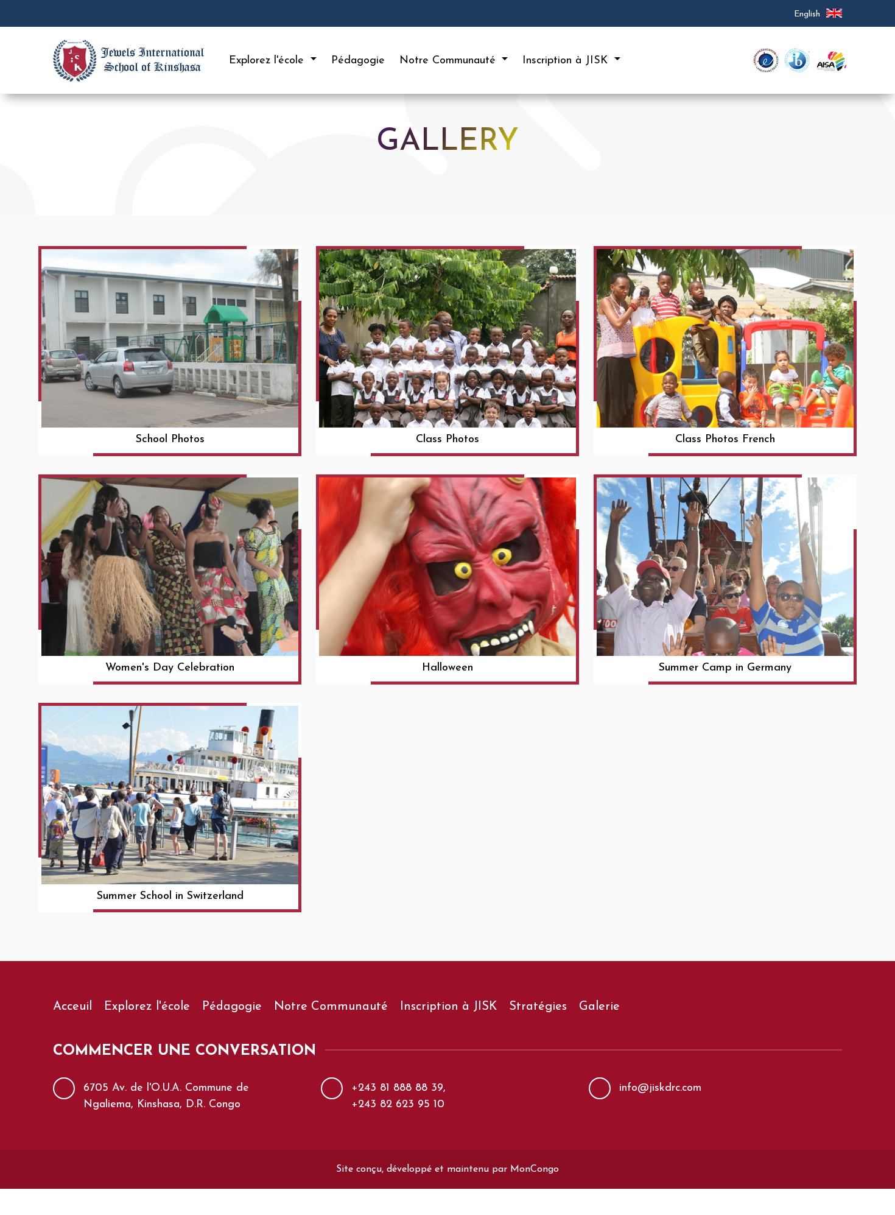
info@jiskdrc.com (660, 1088)
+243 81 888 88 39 (397, 1088)
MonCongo (534, 1169)
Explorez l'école (147, 1007)
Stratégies (538, 1007)
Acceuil (72, 1007)
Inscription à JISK (448, 1007)
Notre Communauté (331, 1007)
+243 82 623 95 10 (397, 1104)
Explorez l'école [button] (268, 60)
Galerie (599, 1007)
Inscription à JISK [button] (566, 60)
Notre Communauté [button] (449, 60)
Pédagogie (358, 60)
